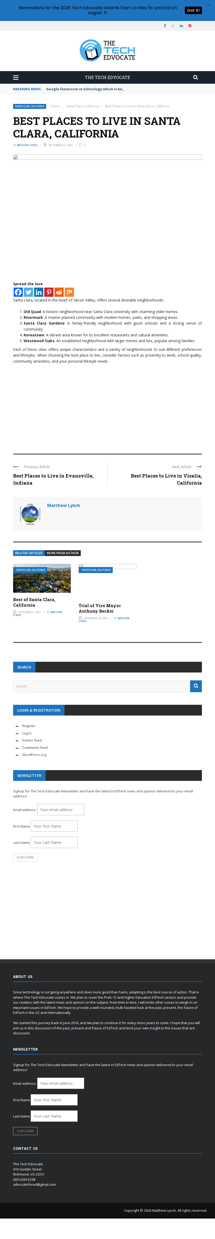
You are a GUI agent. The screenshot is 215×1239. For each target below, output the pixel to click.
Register (28, 725)
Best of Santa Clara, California (34, 602)
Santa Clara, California (29, 106)
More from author (63, 553)
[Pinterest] (48, 292)
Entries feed (32, 740)
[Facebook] (18, 292)
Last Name (21, 842)
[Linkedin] (38, 292)
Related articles (29, 553)
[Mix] (69, 292)
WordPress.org (34, 754)
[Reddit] (59, 292)
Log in (26, 733)
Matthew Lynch (27, 145)
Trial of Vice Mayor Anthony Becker (100, 608)
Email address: (25, 809)
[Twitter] (28, 292)
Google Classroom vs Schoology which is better (88, 89)
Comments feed (35, 747)
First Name (21, 826)
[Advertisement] (107, 406)
